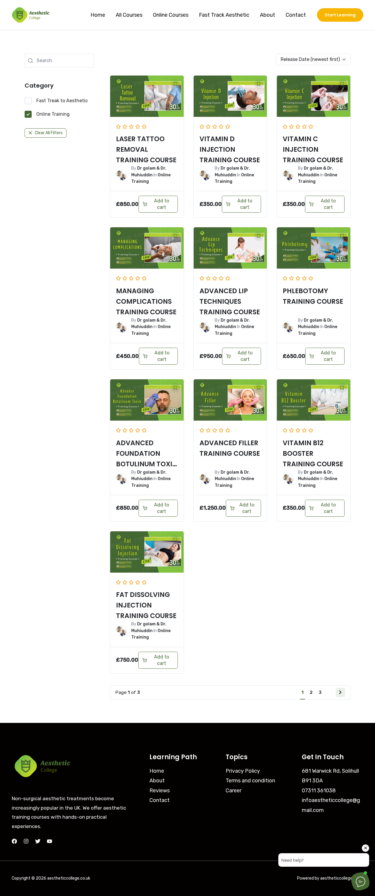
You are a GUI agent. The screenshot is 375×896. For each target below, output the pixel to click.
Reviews (159, 790)
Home (98, 15)
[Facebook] (14, 841)
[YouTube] (49, 841)
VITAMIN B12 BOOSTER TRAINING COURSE (313, 453)
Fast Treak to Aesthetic (62, 100)
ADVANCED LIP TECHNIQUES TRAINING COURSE (230, 301)
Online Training (53, 114)
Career (233, 790)
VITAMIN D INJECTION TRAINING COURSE (230, 149)
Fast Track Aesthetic (224, 15)
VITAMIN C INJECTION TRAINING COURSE (313, 149)
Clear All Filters (49, 132)
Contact (296, 15)
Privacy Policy (243, 771)
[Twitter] (37, 841)
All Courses (129, 15)
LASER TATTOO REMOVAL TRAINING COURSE (146, 149)
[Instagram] (26, 841)
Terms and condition (250, 780)
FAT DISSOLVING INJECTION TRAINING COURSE (146, 605)
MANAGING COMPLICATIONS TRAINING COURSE (146, 301)
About (267, 15)
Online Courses (170, 15)
